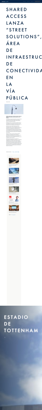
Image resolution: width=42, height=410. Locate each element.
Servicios (24, 1)
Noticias (28, 1)
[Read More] (14, 162)
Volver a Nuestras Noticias (8, 4)
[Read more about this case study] (11, 326)
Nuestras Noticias (10, 156)
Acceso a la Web (37, 1)
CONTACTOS (32, 1)
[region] (14, 230)
